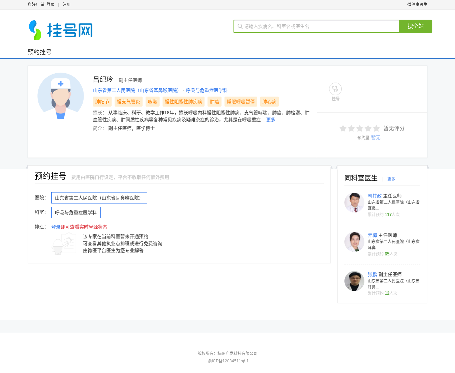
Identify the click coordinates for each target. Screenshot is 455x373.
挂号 (336, 99)
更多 (270, 119)
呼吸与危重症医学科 (207, 90)
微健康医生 (417, 4)
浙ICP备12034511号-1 (228, 361)
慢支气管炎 (128, 101)
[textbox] (320, 26)
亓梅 (373, 235)
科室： (42, 212)
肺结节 (102, 101)
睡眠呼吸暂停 (241, 101)
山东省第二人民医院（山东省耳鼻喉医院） (138, 90)
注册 (67, 4)
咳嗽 (152, 101)
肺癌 (214, 101)
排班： (42, 226)
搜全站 (416, 26)
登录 (51, 4)
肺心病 (269, 101)
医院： (42, 197)
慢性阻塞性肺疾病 (183, 101)
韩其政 (375, 195)
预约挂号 (40, 52)
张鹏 (373, 274)
